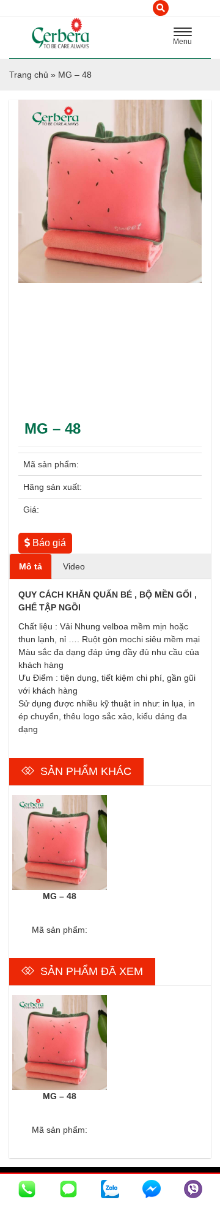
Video (74, 566)
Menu (186, 38)
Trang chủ (28, 75)
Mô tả (30, 566)
